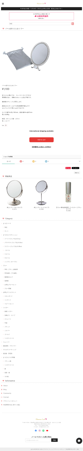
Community (7, 393)
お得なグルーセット (10, 284)
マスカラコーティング (9, 349)
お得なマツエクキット (9, 292)
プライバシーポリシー (10, 401)
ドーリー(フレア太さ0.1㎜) (12, 239)
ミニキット (8, 300)
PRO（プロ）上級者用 (11, 269)
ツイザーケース (9, 338)
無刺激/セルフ (9, 277)
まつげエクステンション (10, 235)
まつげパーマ (7, 223)
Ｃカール (7, 254)
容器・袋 (7, 372)
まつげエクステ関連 (9, 357)
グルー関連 (8, 288)
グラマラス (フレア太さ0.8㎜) (13, 242)
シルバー (7, 330)
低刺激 (7, 281)
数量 (3, 125)
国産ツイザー (8, 311)
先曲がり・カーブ (10, 315)
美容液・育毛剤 (7, 353)
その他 (7, 376)
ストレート (8, 319)
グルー (5, 265)
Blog (5, 389)
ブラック (7, 327)
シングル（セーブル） (11, 261)
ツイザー (5, 307)
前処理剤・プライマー (9, 346)
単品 (6, 227)
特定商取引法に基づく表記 (11, 405)
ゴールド (7, 334)
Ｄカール (7, 258)
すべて (9, 161)
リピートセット (9, 304)
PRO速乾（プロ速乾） (11, 273)
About (5, 385)
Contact (6, 397)
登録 (54, 440)
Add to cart (41, 140)
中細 (6, 323)
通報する (77, 172)
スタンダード (8, 296)
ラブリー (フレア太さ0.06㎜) (13, 246)
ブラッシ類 (8, 361)
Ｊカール (7, 250)
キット (7, 231)
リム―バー (6, 342)
